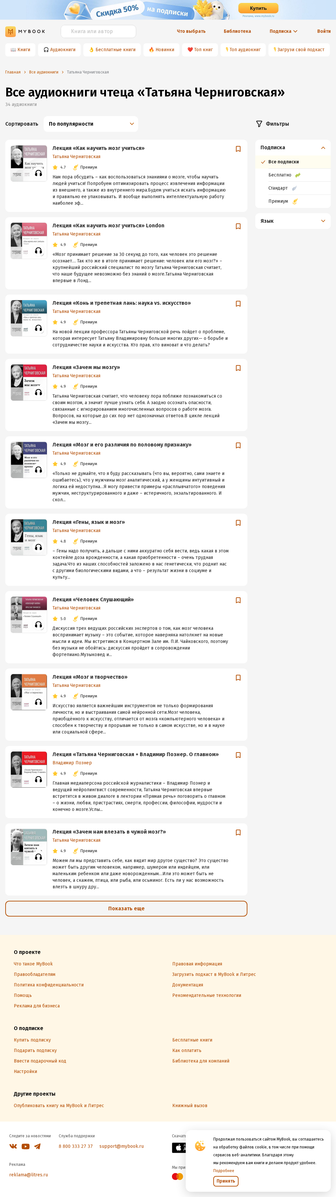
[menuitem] (293, 174)
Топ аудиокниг (245, 49)
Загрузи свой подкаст (301, 49)
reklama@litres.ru (28, 1175)
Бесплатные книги (115, 49)
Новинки (165, 49)
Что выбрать (191, 31)
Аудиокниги (62, 49)
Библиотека (237, 31)
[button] (293, 147)
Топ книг (203, 49)
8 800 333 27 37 (76, 1146)
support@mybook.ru (121, 1146)
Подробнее (223, 1170)
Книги (23, 49)
